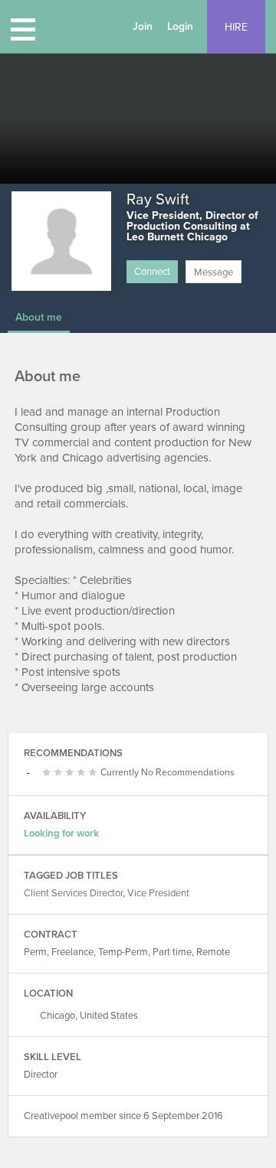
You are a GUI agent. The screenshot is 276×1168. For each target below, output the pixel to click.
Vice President (158, 893)
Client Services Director (73, 893)
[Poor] (48, 773)
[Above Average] (71, 773)
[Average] (60, 773)
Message (213, 272)
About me (38, 317)
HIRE (236, 27)
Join (143, 26)
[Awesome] (94, 773)
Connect (152, 272)
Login (180, 26)
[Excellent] (83, 773)
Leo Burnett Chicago (177, 236)
